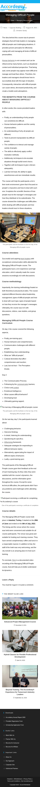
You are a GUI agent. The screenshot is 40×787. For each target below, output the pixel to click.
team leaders (26, 259)
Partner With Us (11, 739)
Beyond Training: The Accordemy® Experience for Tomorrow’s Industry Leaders (20, 692)
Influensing (8, 442)
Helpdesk (10, 779)
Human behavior (8, 60)
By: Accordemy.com (27, 781)
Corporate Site (10, 764)
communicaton (22, 384)
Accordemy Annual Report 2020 (15, 717)
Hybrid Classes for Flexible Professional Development (20, 656)
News (5, 28)
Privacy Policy (28, 779)
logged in (15, 585)
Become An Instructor (12, 743)
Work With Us (10, 735)
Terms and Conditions (13, 781)
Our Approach (10, 761)
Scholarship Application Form (15, 725)
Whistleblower (18, 779)
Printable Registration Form (14, 721)
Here (14, 560)
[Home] (8, 20)
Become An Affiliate (12, 747)
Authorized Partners (12, 768)
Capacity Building (15, 28)
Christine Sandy (21, 30)
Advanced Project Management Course (20, 622)
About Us (9, 757)
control (16, 388)
